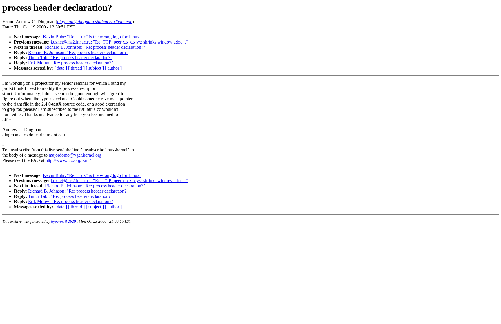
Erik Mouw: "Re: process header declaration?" (70, 62)
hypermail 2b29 (63, 221)
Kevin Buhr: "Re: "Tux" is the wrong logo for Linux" (92, 36)
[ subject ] (95, 68)
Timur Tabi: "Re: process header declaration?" (70, 57)
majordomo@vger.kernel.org (75, 155)
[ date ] (60, 68)
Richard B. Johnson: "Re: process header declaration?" (95, 47)
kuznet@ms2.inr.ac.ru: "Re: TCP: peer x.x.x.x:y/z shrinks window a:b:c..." (119, 41)
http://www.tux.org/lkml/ (68, 160)
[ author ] (113, 68)
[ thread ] (76, 68)
